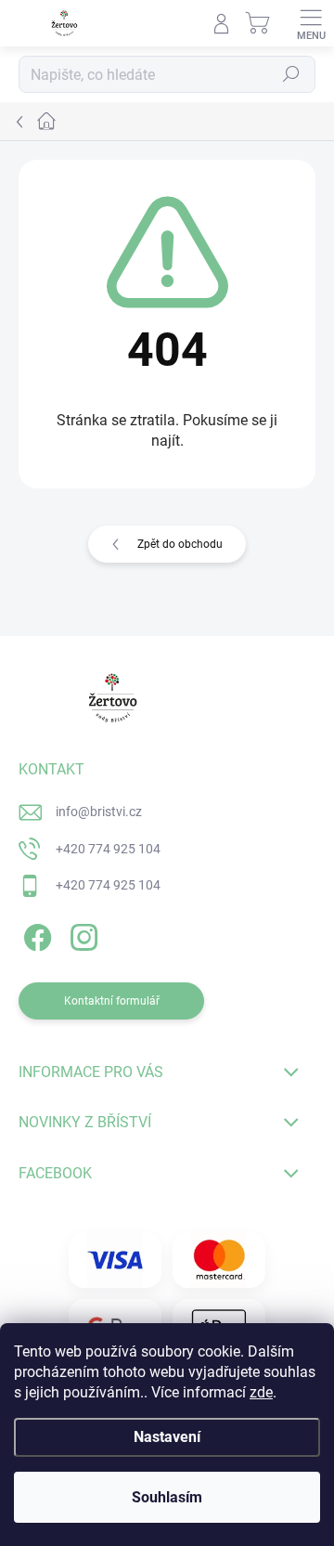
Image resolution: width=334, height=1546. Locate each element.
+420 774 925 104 (108, 848)
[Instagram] (81, 934)
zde (261, 1392)
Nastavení (167, 1437)
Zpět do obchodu (180, 544)
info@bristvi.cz (99, 811)
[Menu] (311, 23)
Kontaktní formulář (112, 1000)
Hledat (291, 74)
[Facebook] (35, 934)
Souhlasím (167, 1497)
